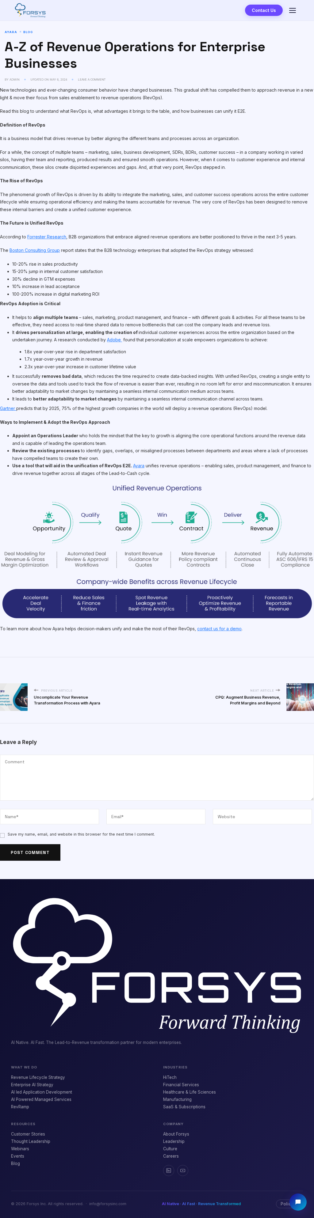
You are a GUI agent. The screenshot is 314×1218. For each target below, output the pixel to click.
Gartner (8, 408)
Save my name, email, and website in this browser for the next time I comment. (81, 834)
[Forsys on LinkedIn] (168, 1170)
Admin (15, 79)
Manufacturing (177, 1099)
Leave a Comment (91, 79)
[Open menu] (292, 10)
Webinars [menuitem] (20, 1149)
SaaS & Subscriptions (184, 1106)
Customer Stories (28, 1134)
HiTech (170, 1077)
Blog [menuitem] (15, 1163)
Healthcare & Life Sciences (189, 1092)
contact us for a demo (219, 628)
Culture (170, 1148)
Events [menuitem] (17, 1156)
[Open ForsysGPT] (298, 1202)
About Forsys (176, 1134)
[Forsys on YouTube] (182, 1170)
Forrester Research (46, 236)
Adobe (114, 339)
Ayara (11, 32)
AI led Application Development (41, 1092)
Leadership (174, 1141)
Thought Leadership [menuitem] (30, 1141)
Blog (28, 32)
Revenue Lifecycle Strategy (38, 1077)
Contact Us (264, 10)
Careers (171, 1156)
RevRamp (20, 1106)
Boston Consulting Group (35, 250)
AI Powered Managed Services (41, 1099)
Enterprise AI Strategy (32, 1084)
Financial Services (181, 1084)
